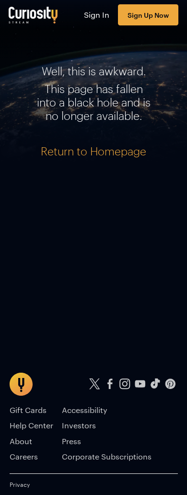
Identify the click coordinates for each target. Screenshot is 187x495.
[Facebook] (109, 384)
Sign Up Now (148, 14)
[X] (95, 384)
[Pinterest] (170, 384)
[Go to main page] (33, 15)
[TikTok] (155, 384)
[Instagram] (125, 384)
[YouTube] (140, 384)
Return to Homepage (93, 151)
